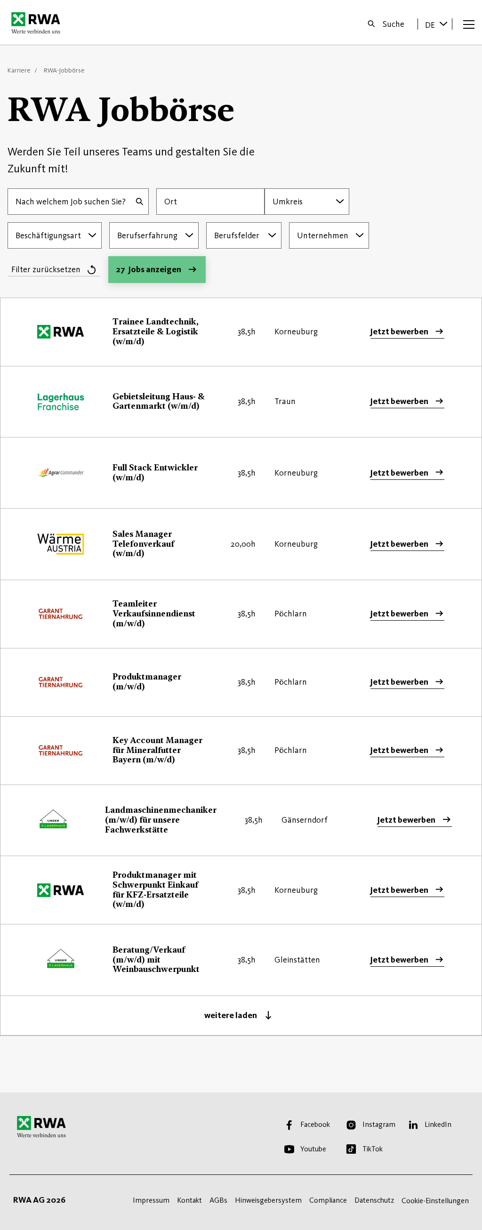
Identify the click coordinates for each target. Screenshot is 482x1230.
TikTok (372, 1148)
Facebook (315, 1124)
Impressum (151, 1200)
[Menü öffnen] (469, 24)
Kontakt (189, 1200)
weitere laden (230, 1015)
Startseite (38, 22)
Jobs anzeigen (148, 269)
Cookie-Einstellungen (435, 1200)
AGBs (218, 1200)
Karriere (19, 70)
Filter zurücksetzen (45, 269)
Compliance (328, 1200)
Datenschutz (374, 1200)
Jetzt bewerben (399, 331)
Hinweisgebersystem (268, 1200)
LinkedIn (438, 1124)
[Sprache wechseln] (443, 23)
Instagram (378, 1124)
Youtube (313, 1148)
